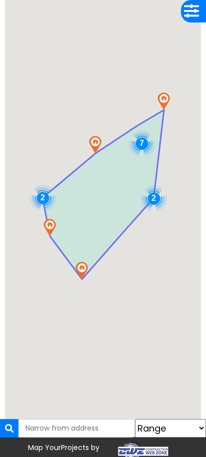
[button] (163, 101)
